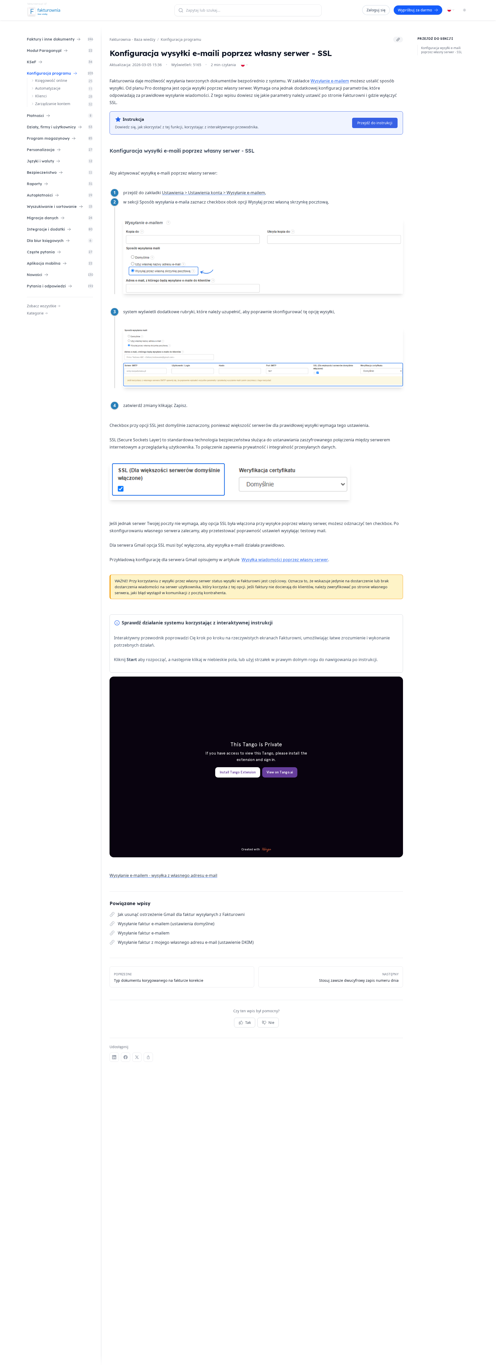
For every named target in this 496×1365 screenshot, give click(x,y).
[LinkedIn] (114, 1057)
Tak (248, 1022)
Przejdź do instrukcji (374, 122)
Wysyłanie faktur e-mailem (143, 933)
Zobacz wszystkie (41, 305)
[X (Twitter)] (137, 1057)
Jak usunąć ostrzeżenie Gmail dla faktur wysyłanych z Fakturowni (181, 914)
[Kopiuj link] (398, 39)
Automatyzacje (47, 88)
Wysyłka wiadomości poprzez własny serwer (285, 559)
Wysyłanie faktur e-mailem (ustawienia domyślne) (166, 924)
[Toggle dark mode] (464, 10)
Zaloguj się (376, 9)
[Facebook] (125, 1057)
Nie (271, 1022)
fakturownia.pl (35, 3)
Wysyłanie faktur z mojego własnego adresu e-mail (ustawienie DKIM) (186, 942)
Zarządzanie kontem (52, 103)
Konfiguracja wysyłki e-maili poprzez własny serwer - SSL (441, 50)
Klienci (41, 95)
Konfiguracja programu (181, 39)
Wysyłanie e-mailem (330, 81)
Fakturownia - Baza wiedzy (132, 39)
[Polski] (451, 10)
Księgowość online (51, 80)
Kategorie (35, 313)
